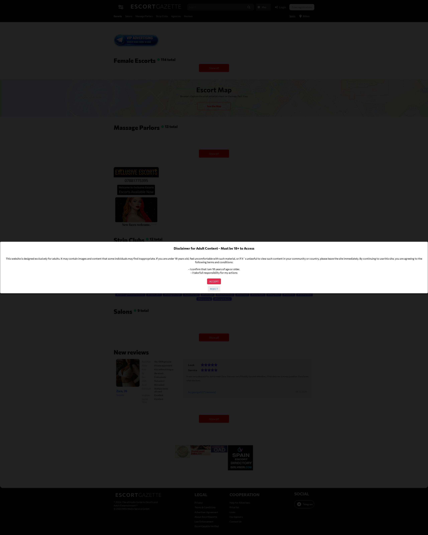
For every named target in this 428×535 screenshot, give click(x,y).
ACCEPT (214, 281)
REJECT (214, 288)
